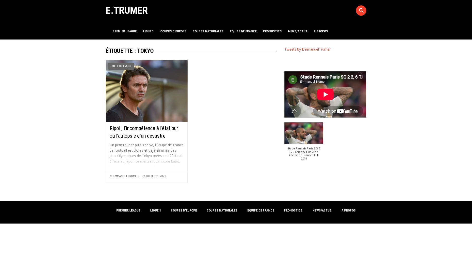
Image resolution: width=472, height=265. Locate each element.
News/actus (297, 31)
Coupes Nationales (208, 31)
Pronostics (272, 31)
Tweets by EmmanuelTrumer (307, 49)
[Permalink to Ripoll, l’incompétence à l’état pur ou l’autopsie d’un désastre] (147, 90)
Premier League (125, 31)
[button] (303, 143)
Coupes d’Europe (173, 31)
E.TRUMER (127, 10)
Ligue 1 (148, 31)
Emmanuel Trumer (125, 176)
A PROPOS (321, 31)
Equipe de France (243, 31)
